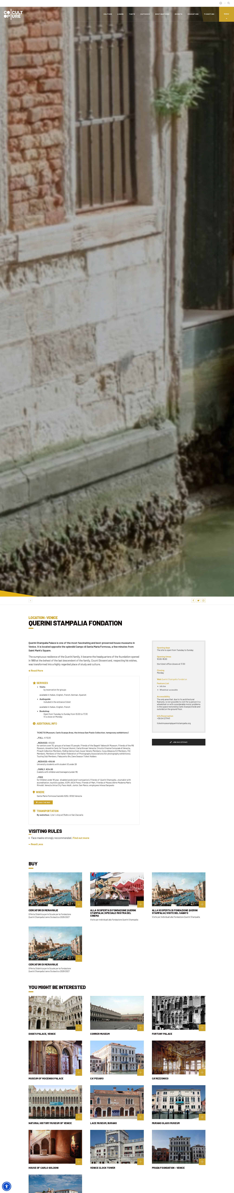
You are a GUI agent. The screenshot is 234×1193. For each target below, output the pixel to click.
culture (108, 14)
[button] (36, 670)
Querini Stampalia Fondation (174, 679)
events (178, 14)
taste (132, 14)
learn (120, 14)
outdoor (145, 14)
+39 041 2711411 (179, 742)
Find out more (81, 837)
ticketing (209, 14)
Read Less (37, 844)
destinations (162, 14)
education (193, 14)
